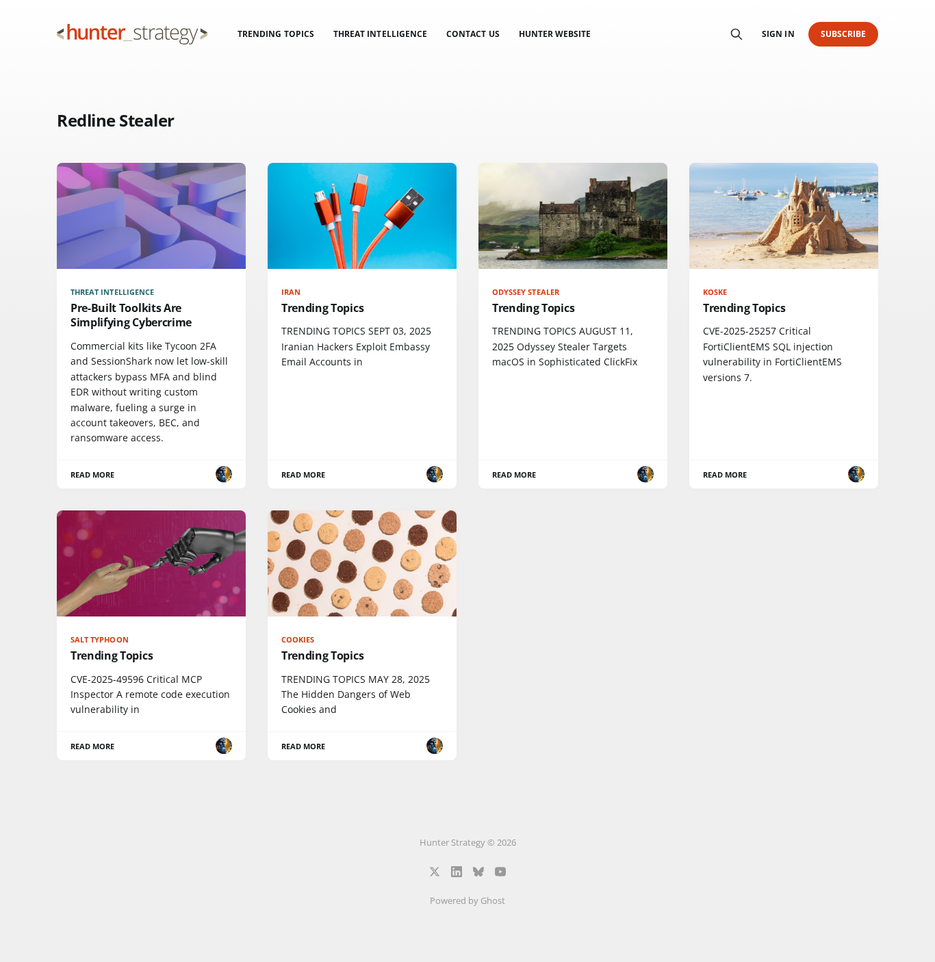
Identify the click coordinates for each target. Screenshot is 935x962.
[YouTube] (500, 871)
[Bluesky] (478, 871)
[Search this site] (736, 34)
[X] (434, 871)
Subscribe (844, 34)
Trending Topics (276, 34)
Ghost (493, 900)
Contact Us (473, 34)
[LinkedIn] (456, 871)
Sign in (778, 34)
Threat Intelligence (380, 34)
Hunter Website (555, 34)
